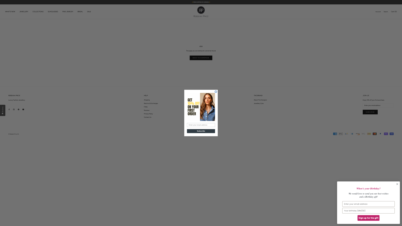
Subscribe (201, 131)
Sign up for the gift (368, 217)
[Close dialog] (216, 92)
